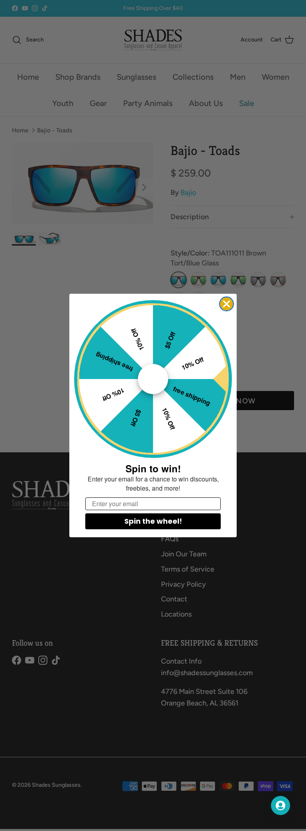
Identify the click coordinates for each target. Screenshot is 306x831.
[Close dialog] (226, 304)
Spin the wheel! (153, 521)
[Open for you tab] (280, 805)
